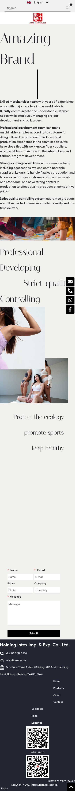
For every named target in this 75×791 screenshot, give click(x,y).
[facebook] (70, 309)
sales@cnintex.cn (16, 660)
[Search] (67, 8)
